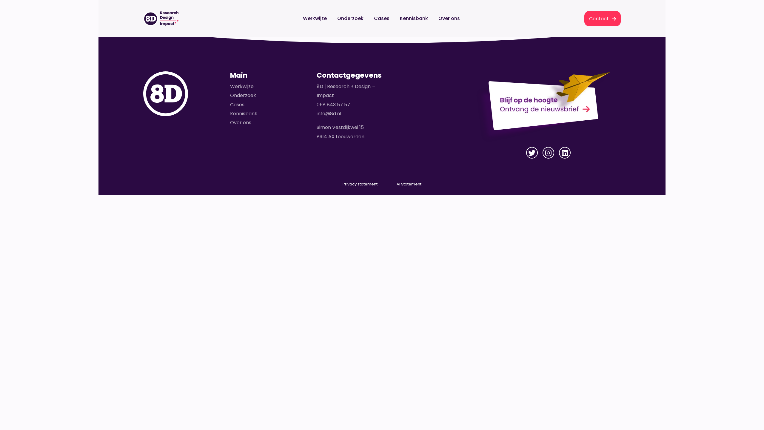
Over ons (449, 18)
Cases (381, 18)
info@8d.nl (329, 113)
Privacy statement (360, 184)
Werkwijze (315, 18)
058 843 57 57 (333, 104)
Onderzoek (350, 18)
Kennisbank (414, 18)
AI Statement (409, 184)
